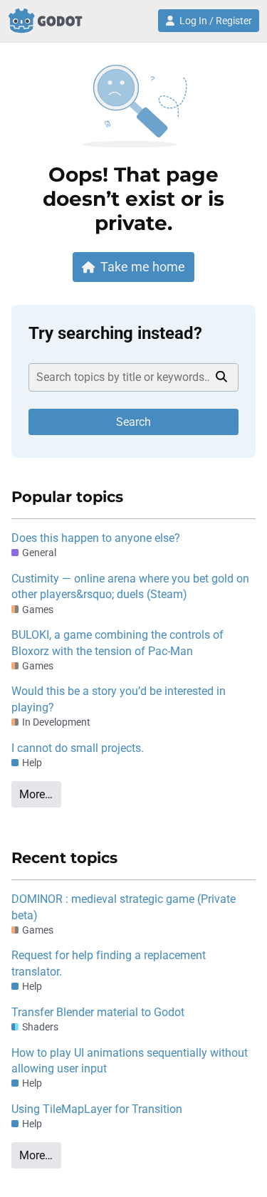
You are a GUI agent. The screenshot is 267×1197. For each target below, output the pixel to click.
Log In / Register (215, 20)
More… (36, 794)
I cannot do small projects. (77, 748)
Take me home (142, 266)
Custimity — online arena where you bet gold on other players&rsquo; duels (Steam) (130, 586)
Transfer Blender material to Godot (97, 1012)
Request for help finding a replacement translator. (108, 963)
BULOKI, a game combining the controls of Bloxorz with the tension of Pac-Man (117, 642)
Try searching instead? (115, 333)
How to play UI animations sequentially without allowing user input (129, 1060)
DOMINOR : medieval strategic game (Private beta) (123, 906)
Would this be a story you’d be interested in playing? (118, 699)
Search (133, 422)
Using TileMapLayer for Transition (96, 1109)
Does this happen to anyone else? (95, 538)
